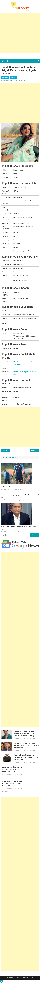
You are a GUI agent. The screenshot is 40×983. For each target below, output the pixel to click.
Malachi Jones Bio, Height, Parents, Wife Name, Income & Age (20, 496)
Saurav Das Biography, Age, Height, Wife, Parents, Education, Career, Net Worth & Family (26, 733)
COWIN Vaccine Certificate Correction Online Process (6, 450)
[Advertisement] (20, 33)
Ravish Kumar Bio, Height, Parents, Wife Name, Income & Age (19, 528)
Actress (13, 77)
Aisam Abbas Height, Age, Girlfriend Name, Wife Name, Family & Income (13, 769)
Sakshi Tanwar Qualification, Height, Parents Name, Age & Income (35, 450)
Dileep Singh (24, 500)
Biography (5, 77)
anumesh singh (6, 777)
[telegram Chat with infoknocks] (1, 981)
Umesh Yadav (5, 486)
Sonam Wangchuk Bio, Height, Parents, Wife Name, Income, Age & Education (26, 745)
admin (22, 80)
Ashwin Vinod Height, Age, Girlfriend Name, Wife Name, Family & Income (13, 783)
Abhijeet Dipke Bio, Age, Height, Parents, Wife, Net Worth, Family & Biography (26, 757)
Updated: (10, 80)
